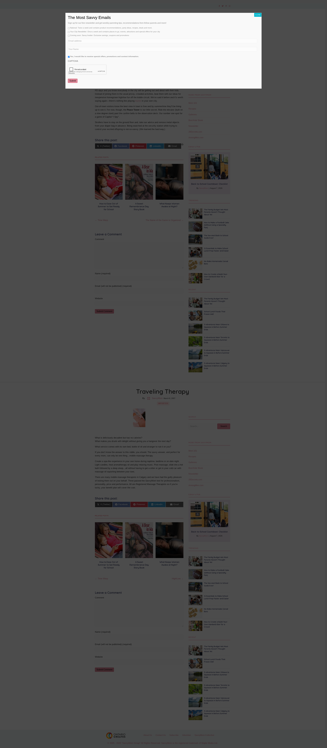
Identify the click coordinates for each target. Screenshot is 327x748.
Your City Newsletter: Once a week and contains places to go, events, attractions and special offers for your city (115, 32)
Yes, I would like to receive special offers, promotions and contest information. (104, 56)
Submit (72, 81)
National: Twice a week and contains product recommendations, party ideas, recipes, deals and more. (111, 28)
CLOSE (257, 15)
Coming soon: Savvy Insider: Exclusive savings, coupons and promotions (99, 35)
